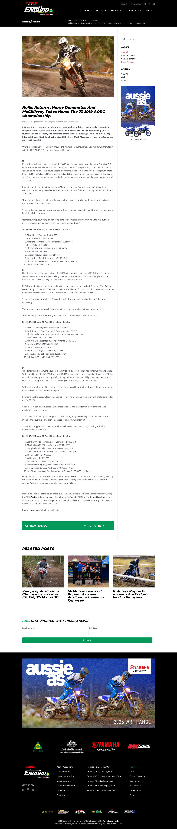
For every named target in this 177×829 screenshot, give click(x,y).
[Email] (109, 526)
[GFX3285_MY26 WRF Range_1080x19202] (138, 87)
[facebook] (145, 4)
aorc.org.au (46, 497)
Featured (59, 122)
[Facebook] (85, 526)
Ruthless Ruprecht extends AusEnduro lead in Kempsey (134, 571)
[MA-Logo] (47, 811)
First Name (92, 628)
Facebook (101, 497)
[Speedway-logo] (129, 811)
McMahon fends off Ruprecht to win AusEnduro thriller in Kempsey (88, 571)
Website (35, 497)
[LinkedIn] (99, 526)
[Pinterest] (104, 526)
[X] (89, 526)
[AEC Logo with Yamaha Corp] (113, 810)
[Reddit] (94, 526)
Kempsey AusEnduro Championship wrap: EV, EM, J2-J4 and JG (43, 571)
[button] (24, 746)
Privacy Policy (97, 824)
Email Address (28, 628)
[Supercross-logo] (80, 810)
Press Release (73, 122)
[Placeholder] (96, 810)
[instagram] (149, 4)
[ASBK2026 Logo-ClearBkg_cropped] (63, 811)
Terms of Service (112, 824)
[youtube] (154, 4)
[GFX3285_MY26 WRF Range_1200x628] (88, 660)
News (65, 122)
